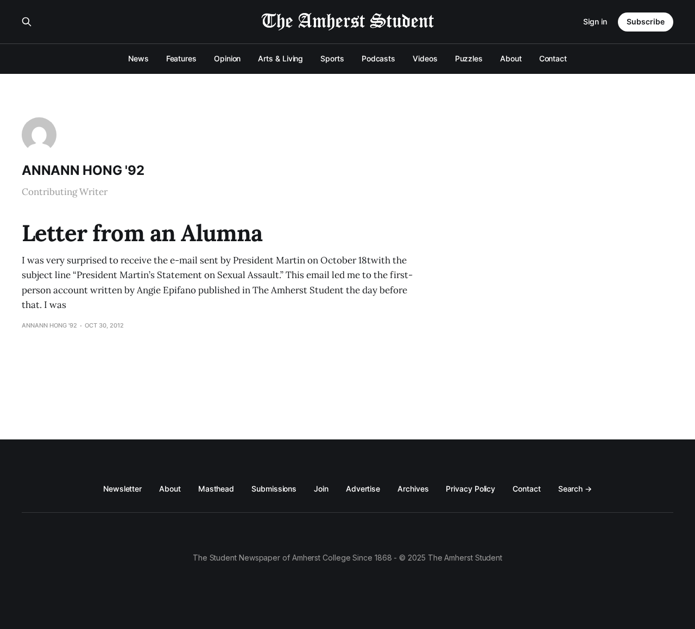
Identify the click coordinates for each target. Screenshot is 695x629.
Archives (412, 488)
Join (321, 488)
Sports (332, 58)
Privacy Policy (470, 488)
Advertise (363, 488)
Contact (553, 58)
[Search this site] (26, 22)
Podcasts (378, 58)
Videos (425, 58)
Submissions (273, 488)
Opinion (227, 58)
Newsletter (122, 488)
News (138, 58)
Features (181, 58)
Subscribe (646, 21)
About (511, 58)
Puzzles (469, 58)
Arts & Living (280, 58)
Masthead (216, 488)
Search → (575, 488)
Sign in (595, 21)
